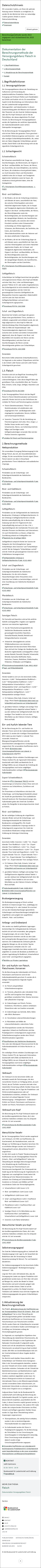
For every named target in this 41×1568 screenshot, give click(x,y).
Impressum (8, 25)
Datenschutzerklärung (11, 22)
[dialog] (20, 784)
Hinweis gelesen (32, 29)
